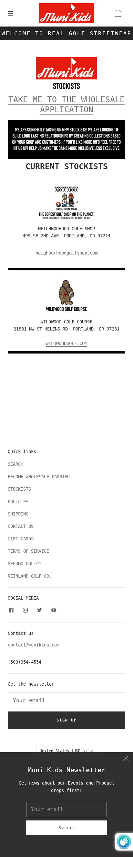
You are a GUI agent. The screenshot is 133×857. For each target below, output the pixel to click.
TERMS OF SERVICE (28, 551)
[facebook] (11, 610)
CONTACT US (21, 526)
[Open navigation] (15, 13)
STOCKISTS (19, 489)
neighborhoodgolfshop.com (66, 252)
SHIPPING (18, 513)
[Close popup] (126, 759)
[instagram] (25, 610)
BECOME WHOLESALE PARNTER (39, 476)
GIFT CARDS (21, 538)
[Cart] (118, 13)
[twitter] (39, 610)
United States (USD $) (64, 751)
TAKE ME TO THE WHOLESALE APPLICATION (66, 104)
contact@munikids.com (33, 644)
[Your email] (66, 700)
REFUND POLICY (24, 563)
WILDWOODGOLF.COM (66, 343)
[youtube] (53, 610)
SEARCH (15, 464)
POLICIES (18, 501)
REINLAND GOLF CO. (30, 576)
